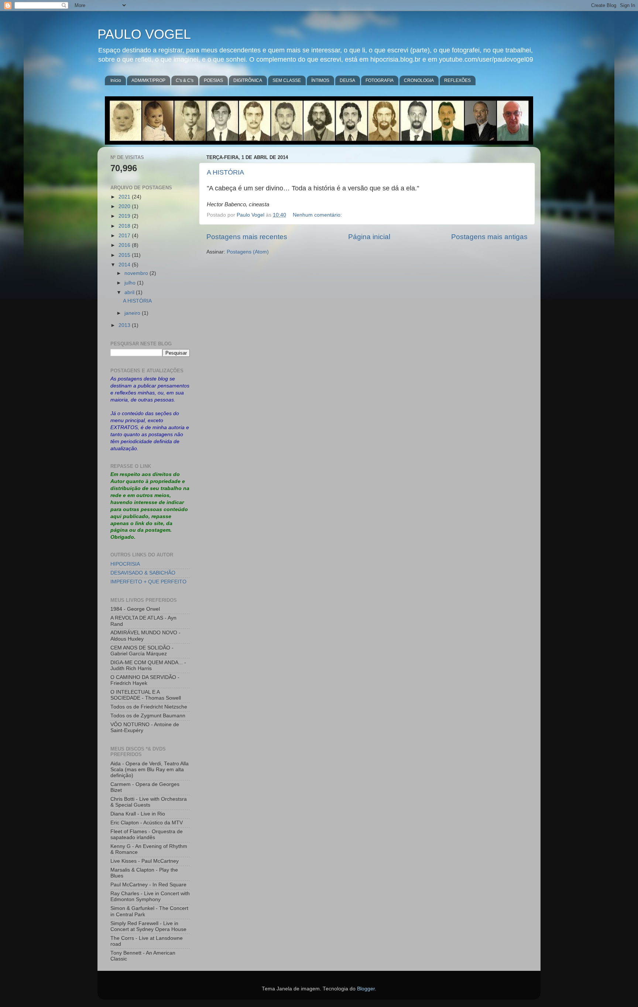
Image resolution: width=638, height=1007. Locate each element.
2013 (125, 325)
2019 (125, 216)
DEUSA (347, 80)
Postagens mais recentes (246, 237)
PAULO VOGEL (144, 34)
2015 (125, 255)
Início (115, 80)
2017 (125, 235)
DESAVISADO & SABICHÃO (142, 573)
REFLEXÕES (457, 80)
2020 (125, 206)
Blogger (366, 989)
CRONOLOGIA (419, 80)
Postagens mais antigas (489, 237)
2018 (125, 226)
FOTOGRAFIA (380, 80)
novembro (137, 273)
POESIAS (213, 80)
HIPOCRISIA (125, 564)
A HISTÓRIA (225, 172)
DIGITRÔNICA (247, 80)
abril (130, 292)
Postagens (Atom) (248, 252)
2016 (125, 245)
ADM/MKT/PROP (148, 80)
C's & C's (184, 80)
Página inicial (369, 237)
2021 (125, 197)
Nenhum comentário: (318, 215)
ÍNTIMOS (320, 80)
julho (130, 283)
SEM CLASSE (286, 80)
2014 (125, 265)
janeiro (133, 313)
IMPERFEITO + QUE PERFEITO (148, 581)
